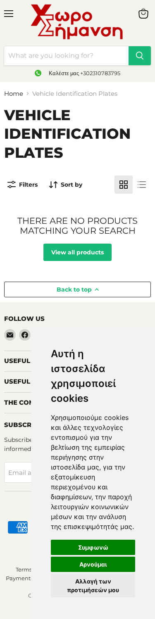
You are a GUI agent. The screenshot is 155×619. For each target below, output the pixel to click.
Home (13, 93)
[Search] (140, 55)
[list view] (142, 185)
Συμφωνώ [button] (93, 547)
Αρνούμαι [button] (93, 564)
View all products (77, 252)
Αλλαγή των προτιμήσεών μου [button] (93, 585)
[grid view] (123, 185)
